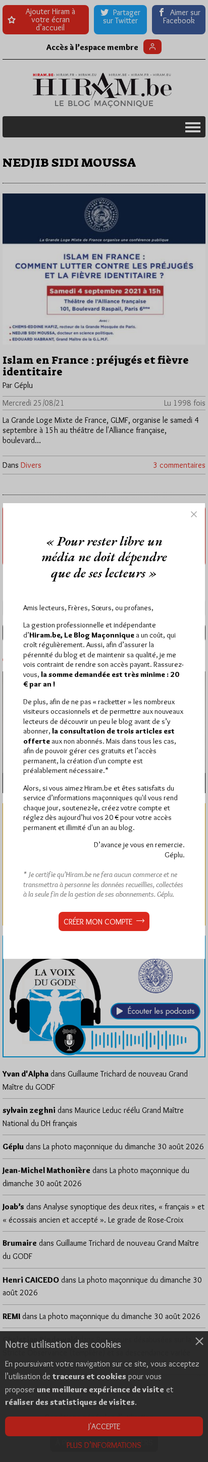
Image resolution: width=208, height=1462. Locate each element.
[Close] (194, 514)
